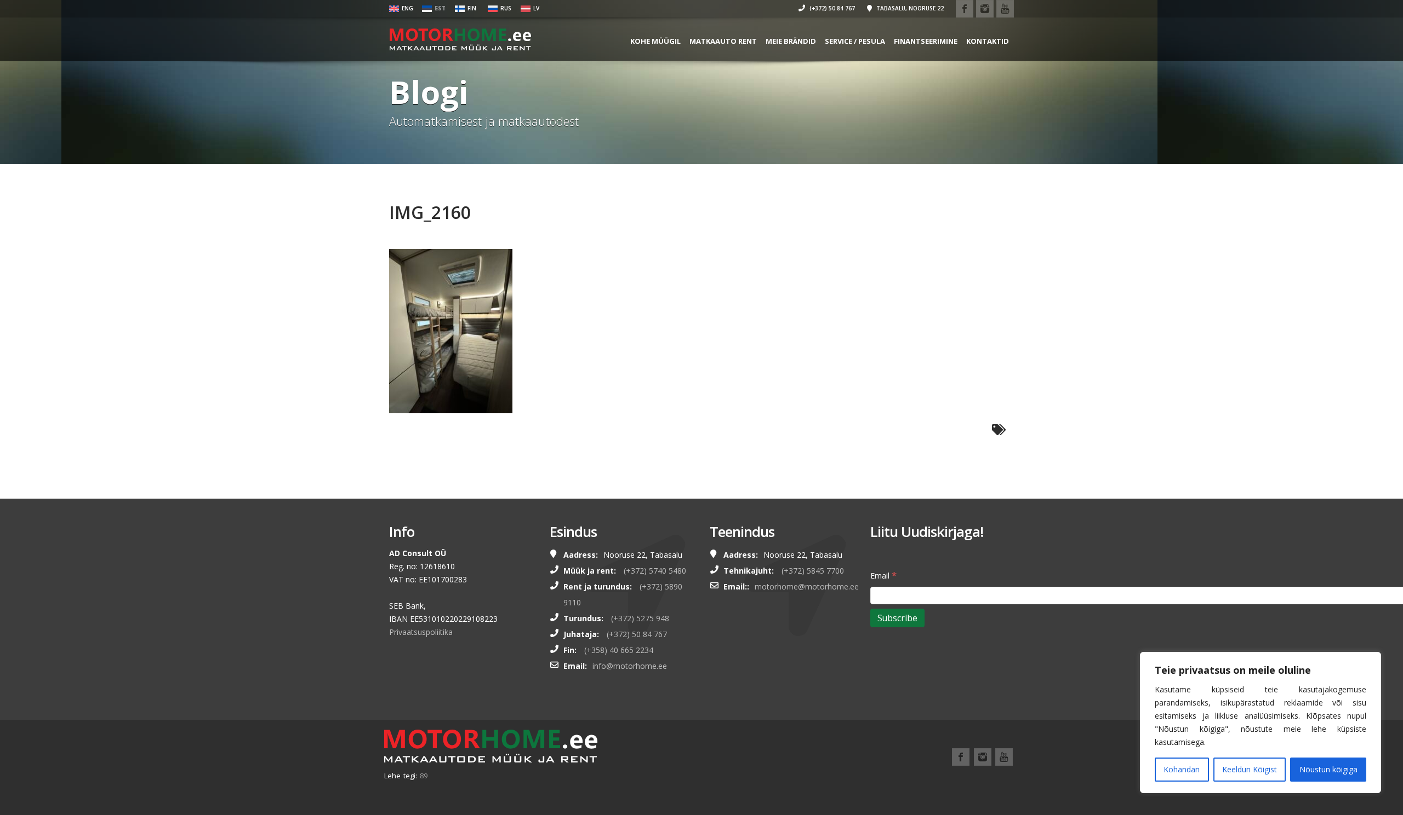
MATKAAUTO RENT (723, 41)
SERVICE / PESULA (855, 41)
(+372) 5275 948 (640, 618)
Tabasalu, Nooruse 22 (909, 8)
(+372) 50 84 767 (831, 8)
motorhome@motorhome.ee (807, 586)
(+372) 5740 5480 (655, 570)
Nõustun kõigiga (1328, 769)
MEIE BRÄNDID (791, 41)
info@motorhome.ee (629, 666)
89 (423, 776)
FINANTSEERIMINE (925, 41)
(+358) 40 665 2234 (618, 650)
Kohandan (1182, 769)
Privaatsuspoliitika (421, 632)
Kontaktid (987, 41)
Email (883, 575)
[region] (1260, 722)
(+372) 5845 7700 (813, 570)
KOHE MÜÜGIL (655, 41)
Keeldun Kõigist (1249, 769)
